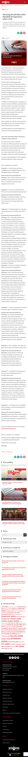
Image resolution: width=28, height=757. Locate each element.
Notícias (6, 9)
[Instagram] (13, 658)
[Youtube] (15, 658)
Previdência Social (8, 628)
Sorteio (21, 641)
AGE (4, 607)
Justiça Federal (10, 621)
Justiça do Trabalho (11, 619)
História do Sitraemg (7, 689)
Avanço (8, 609)
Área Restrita (6, 729)
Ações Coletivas (6, 742)
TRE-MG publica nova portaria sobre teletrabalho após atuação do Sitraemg (11, 503)
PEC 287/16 (18, 626)
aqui (18, 437)
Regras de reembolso (8, 723)
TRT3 (4, 648)
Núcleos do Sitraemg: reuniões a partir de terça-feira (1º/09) (12, 483)
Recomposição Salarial (17, 630)
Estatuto (5, 710)
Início (2, 5)
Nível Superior (13, 623)
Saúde (6, 639)
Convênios (9, 611)
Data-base (15, 612)
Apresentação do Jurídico (9, 739)
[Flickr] (18, 658)
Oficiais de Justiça (14, 625)
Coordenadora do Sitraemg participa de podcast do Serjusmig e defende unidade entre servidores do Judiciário (13, 583)
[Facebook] (10, 658)
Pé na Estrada (21, 628)
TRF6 (12, 646)
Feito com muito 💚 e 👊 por (14, 753)
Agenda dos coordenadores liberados (11, 713)
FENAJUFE (8, 616)
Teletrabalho (20, 644)
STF (5, 644)
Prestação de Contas (7, 701)
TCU (12, 644)
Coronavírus (5, 612)
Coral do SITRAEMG (19, 611)
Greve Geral (20, 616)
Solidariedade (13, 641)
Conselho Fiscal (6, 695)
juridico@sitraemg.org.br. (8, 428)
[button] (25, 2)
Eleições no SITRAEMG (16, 614)
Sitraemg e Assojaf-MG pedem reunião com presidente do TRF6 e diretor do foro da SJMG (13, 523)
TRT (19, 646)
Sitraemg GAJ (9, 451)
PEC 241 (11, 626)
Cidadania (16, 609)
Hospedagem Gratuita (8, 720)
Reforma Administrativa (10, 632)
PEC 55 (6, 626)
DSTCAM (5, 726)
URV (10, 648)
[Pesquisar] (25, 535)
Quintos (5, 630)
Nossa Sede (5, 707)
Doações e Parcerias (7, 698)
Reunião (16, 636)
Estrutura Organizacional (8, 704)
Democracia (6, 614)
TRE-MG (5, 646)
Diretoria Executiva (7, 692)
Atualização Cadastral (7, 732)
